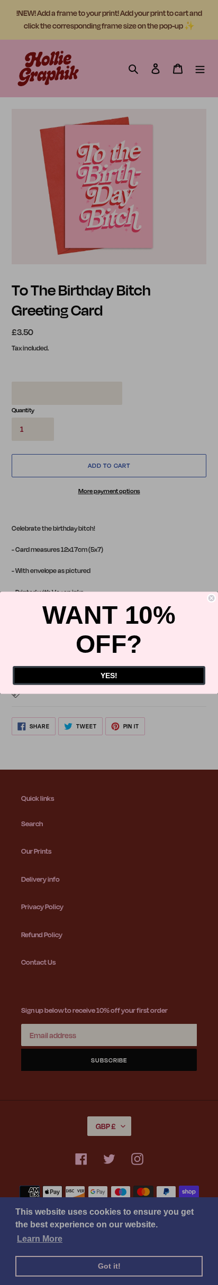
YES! (109, 675)
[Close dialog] (211, 598)
